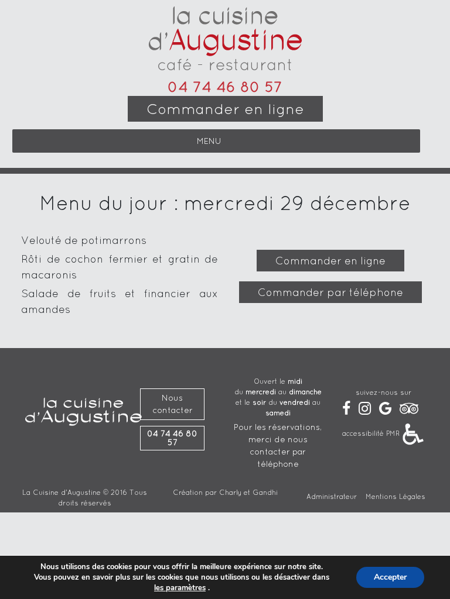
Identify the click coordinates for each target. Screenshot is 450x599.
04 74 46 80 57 (225, 86)
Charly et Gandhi (248, 492)
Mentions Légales (395, 496)
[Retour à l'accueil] (225, 39)
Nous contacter (172, 404)
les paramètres (180, 588)
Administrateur (331, 496)
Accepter (390, 577)
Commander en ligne (225, 109)
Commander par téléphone (330, 292)
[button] (209, 141)
